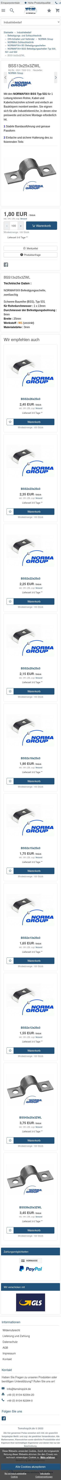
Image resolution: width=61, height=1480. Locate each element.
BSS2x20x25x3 (30, 668)
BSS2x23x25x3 (30, 489)
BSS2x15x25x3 (30, 848)
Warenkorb (43, 225)
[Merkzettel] (10, 422)
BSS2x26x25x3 (30, 399)
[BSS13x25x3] (5, 77)
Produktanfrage (32, 254)
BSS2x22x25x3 (30, 578)
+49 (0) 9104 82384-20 (20, 1395)
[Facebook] (4, 1419)
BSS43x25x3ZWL (30, 1117)
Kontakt (7, 1359)
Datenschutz (10, 1342)
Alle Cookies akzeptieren (30, 1467)
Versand (23, 218)
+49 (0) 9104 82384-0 (20, 1400)
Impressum (9, 1353)
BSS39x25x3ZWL (30, 1207)
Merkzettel (32, 248)
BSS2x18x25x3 (30, 758)
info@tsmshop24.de (19, 1389)
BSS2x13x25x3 (30, 938)
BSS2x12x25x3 (30, 1027)
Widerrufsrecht (11, 1330)
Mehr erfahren (47, 1457)
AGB (5, 1347)
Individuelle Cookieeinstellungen (44, 1475)
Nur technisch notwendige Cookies (15, 1475)
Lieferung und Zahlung (16, 1336)
